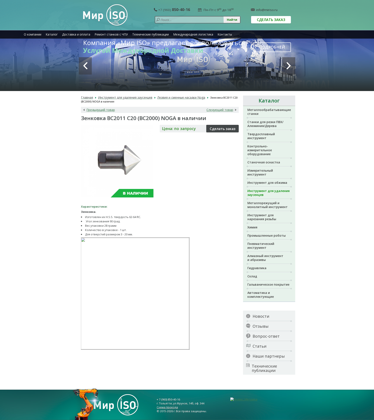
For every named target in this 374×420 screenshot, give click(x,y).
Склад (252, 276)
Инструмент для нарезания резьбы (261, 217)
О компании (32, 34)
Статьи (259, 346)
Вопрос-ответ (266, 336)
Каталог (52, 34)
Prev (85, 66)
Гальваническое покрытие (268, 284)
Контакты (225, 34)
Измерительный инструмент (260, 172)
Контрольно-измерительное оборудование (259, 150)
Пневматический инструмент (260, 246)
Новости (261, 316)
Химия (252, 227)
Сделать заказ (271, 19)
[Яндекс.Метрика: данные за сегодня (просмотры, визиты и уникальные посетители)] (243, 399)
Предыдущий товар (100, 110)
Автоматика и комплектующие (260, 295)
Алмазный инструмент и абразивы (265, 258)
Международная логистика (193, 34)
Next (288, 66)
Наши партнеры (269, 356)
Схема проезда (167, 407)
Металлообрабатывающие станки (269, 112)
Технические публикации (150, 34)
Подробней (272, 47)
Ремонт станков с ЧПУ (111, 34)
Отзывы (261, 326)
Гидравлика (256, 268)
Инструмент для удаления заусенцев (268, 193)
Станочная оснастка (263, 162)
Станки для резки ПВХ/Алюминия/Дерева (265, 124)
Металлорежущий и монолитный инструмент (267, 205)
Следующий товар (219, 110)
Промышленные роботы (266, 235)
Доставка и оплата (76, 34)
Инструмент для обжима (267, 183)
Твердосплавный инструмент (261, 136)
